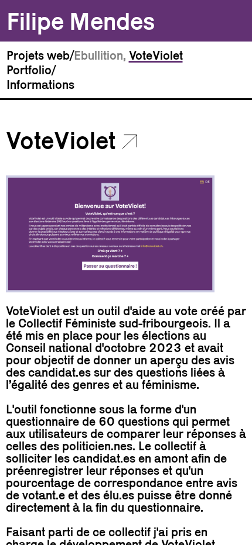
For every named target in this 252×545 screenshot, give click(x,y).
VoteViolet (156, 55)
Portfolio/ (31, 70)
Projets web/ (40, 55)
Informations (40, 84)
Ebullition (98, 55)
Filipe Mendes (80, 21)
